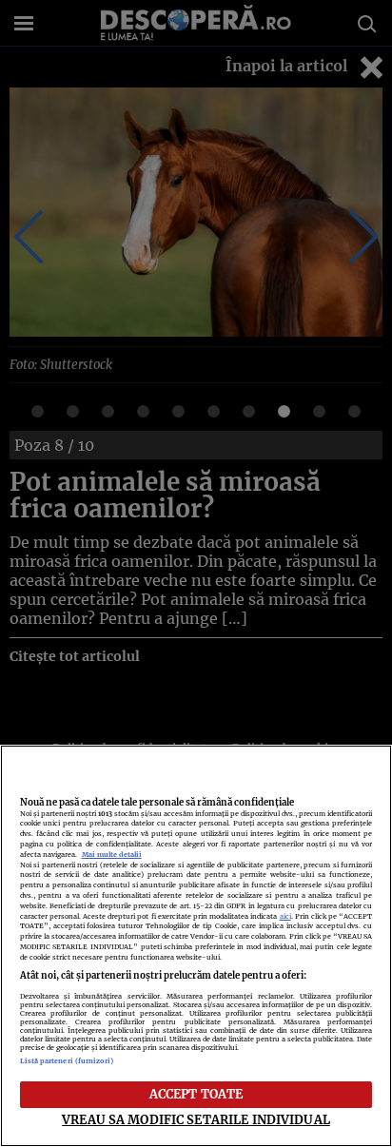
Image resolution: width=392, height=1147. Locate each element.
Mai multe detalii (112, 854)
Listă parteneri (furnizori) (67, 1061)
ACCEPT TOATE (196, 1093)
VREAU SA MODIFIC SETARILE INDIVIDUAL (196, 1119)
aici (285, 916)
